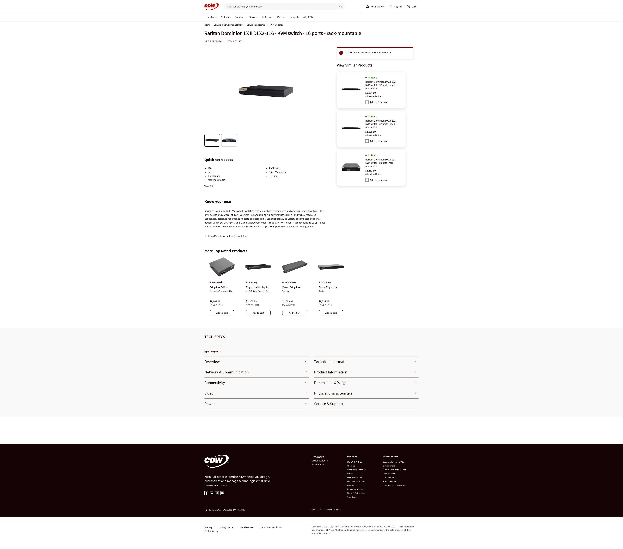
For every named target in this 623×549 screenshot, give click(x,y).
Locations (351, 485)
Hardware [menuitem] (212, 17)
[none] (212, 17)
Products (317, 464)
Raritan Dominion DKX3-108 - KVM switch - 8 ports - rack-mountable (381, 163)
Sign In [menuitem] (398, 6)
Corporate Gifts (389, 477)
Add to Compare (379, 102)
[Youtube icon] (222, 493)
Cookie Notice (246, 527)
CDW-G (320, 509)
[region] (311, 289)
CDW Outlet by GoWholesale (394, 485)
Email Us (241, 510)
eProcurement (389, 466)
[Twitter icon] (217, 493)
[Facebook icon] (206, 493)
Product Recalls (389, 473)
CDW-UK (337, 509)
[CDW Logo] (211, 6)
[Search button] (340, 6)
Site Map (208, 527)
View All (208, 186)
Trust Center (352, 497)
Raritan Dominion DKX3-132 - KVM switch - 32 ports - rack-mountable (381, 85)
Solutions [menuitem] (240, 17)
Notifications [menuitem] (378, 6)
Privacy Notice (226, 527)
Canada (329, 509)
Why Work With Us (354, 462)
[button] (411, 6)
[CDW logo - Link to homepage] (211, 6)
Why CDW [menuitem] (308, 17)
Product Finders (389, 481)
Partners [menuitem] (282, 17)
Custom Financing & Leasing (394, 469)
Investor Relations (354, 477)
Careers (350, 473)
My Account (318, 456)
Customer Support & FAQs (393, 462)
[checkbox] (367, 102)
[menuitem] (367, 6)
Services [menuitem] (253, 17)
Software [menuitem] (226, 17)
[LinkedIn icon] (212, 493)
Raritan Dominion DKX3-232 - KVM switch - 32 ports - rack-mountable (381, 124)
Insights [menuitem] (294, 17)
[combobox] (279, 6)
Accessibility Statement (356, 469)
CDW (313, 509)
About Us (351, 466)
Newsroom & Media (355, 489)
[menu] (375, 6)
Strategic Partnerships (356, 493)
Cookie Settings (211, 531)
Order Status (319, 460)
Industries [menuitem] (267, 17)
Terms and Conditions (271, 527)
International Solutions (356, 481)
